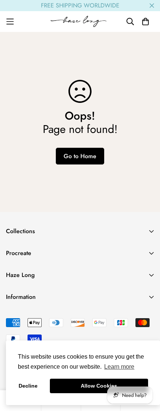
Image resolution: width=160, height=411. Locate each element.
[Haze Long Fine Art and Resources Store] (80, 21)
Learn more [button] (119, 366)
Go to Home (80, 156)
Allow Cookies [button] (99, 386)
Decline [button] (28, 386)
